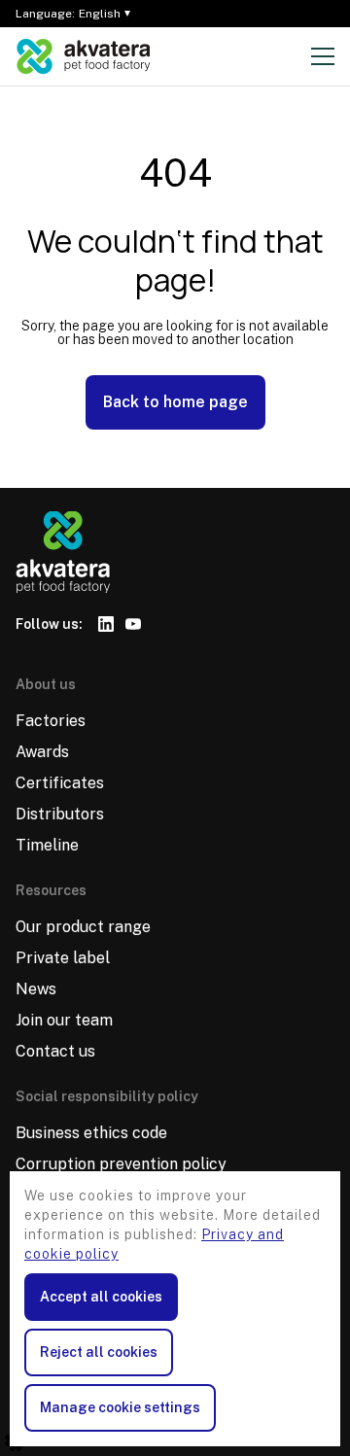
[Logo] (84, 56)
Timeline (47, 845)
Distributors (60, 814)
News (36, 989)
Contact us (55, 1051)
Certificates (60, 783)
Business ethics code (91, 1133)
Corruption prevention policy (121, 1164)
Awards (42, 752)
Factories (51, 720)
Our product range (83, 927)
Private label (63, 958)
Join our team (64, 1020)
